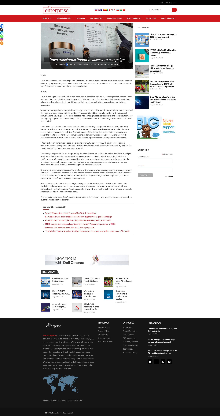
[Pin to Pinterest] (71, 249)
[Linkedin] (1, 33)
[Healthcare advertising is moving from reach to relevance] (108, 294)
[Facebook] (1, 26)
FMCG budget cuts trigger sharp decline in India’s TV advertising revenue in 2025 (80, 224)
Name (140, 166)
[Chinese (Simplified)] (124, 9)
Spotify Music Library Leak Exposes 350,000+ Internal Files (70, 213)
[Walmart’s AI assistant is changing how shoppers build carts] (77, 294)
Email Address (143, 157)
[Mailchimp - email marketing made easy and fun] (168, 177)
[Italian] (108, 9)
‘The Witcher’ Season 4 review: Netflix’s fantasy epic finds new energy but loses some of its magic (87, 231)
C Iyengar (71, 64)
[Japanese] (114, 9)
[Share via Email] (77, 249)
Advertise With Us (105, 342)
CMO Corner (80, 18)
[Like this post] (55, 249)
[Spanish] (105, 9)
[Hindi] (121, 9)
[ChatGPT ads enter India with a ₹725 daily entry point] (45, 282)
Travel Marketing (168, 18)
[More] (1, 43)
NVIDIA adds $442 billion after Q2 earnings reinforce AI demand (163, 52)
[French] (102, 9)
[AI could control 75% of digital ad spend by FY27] (45, 307)
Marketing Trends (114, 18)
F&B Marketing (96, 18)
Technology (151, 18)
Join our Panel (104, 338)
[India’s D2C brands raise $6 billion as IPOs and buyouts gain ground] (77, 282)
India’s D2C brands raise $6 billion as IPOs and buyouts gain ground (162, 68)
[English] (96, 9)
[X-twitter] (156, 361)
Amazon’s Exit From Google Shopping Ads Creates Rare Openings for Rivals (77, 220)
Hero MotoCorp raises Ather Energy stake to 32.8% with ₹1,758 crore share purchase (162, 84)
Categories (128, 323)
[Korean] (111, 9)
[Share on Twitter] (66, 249)
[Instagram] (1, 39)
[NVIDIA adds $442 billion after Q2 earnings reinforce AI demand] (142, 55)
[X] (1, 29)
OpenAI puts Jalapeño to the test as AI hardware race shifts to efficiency (163, 99)
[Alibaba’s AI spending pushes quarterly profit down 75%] (77, 307)
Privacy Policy (104, 328)
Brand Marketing (63, 18)
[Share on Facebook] (60, 249)
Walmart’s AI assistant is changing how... (91, 293)
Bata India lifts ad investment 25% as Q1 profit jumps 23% (70, 228)
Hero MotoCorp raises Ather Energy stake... (124, 281)
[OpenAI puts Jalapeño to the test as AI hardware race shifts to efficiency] (142, 102)
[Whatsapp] (1, 36)
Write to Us (103, 335)
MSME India (47, 18)
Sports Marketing (134, 18)
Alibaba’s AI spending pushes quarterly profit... (91, 306)
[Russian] (118, 9)
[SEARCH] (174, 10)
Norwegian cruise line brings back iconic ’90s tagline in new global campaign (78, 217)
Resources (103, 323)
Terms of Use (103, 331)
